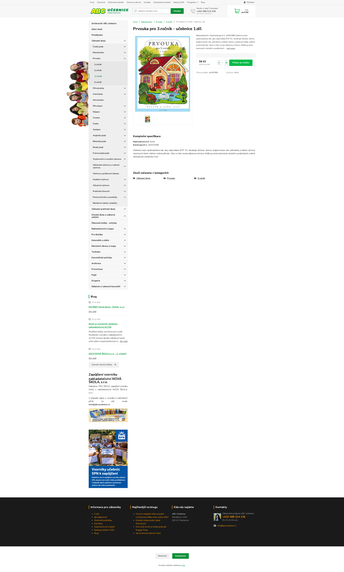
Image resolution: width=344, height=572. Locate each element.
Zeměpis (97, 129)
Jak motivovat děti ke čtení (148, 533)
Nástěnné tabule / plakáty (105, 203)
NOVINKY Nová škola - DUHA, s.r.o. (107, 307)
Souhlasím (180, 555)
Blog (203, 2)
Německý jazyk (99, 141)
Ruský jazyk (98, 147)
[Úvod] (109, 11)
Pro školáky (97, 234)
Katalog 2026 (178, 2)
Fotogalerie (191, 2)
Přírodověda (98, 88)
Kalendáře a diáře (100, 240)
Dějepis (96, 112)
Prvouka (96, 58)
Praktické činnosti (101, 191)
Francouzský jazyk (101, 153)
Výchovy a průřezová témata (106, 173)
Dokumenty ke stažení (162, 2)
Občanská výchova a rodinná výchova (106, 166)
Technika (96, 252)
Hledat (177, 11)
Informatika (98, 100)
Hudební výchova (101, 179)
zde (183, 565)
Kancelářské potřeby (102, 257)
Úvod (135, 22)
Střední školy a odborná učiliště (103, 216)
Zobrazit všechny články (102, 364)
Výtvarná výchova (101, 185)
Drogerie (96, 280)
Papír (94, 275)
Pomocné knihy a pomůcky (105, 197)
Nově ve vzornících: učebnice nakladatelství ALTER (103, 325)
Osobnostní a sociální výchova (107, 159)
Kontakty (147, 2)
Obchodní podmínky (116, 2)
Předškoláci (97, 35)
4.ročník (98, 82)
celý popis (231, 48)
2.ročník (98, 70)
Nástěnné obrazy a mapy (104, 246)
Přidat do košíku (240, 62)
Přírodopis (97, 106)
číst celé (92, 311)
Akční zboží (97, 29)
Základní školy (99, 40)
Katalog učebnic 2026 (104, 530)
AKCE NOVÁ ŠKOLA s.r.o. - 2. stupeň (107, 353)
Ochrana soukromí (134, 2)
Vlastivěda (98, 94)
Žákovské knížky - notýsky (104, 223)
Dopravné (101, 2)
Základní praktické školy (103, 209)
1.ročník (98, 64)
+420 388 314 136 (206, 11)
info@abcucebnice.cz (226, 525)
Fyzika (95, 123)
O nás (92, 2)
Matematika (98, 52)
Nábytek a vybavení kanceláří (106, 286)
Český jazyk (98, 46)
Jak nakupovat (100, 517)
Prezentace (97, 269)
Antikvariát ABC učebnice (104, 23)
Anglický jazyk (99, 135)
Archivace (96, 263)
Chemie (96, 117)
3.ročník (98, 76)
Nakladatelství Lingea (103, 228)
